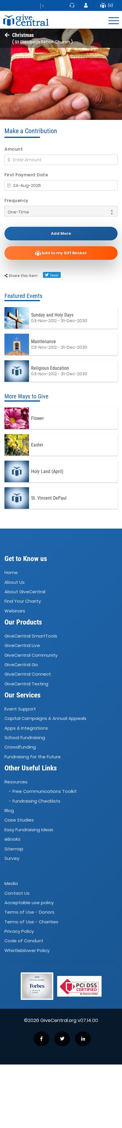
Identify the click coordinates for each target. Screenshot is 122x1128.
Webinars (14, 611)
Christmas (23, 35)
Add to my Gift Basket (64, 253)
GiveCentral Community (30, 655)
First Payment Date (26, 175)
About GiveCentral (24, 592)
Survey (11, 858)
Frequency (16, 200)
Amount (13, 149)
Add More (61, 233)
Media (11, 883)
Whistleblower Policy (26, 950)
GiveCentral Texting (26, 684)
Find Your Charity (22, 601)
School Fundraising (24, 737)
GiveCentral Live (22, 645)
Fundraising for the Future (32, 757)
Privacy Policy (19, 931)
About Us (14, 582)
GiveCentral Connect (27, 674)
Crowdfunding (20, 747)
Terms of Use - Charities (31, 922)
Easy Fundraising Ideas (28, 830)
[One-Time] (61, 211)
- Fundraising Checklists (34, 801)
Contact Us (17, 893)
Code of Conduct (23, 941)
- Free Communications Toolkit (43, 791)
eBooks (12, 839)
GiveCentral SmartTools (30, 636)
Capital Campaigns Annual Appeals (45, 718)
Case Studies (19, 820)
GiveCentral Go (21, 664)
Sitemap (13, 849)
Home (11, 572)
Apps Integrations (26, 728)
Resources (16, 782)
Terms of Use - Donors (29, 912)
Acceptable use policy (29, 902)
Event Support (20, 709)
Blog (9, 810)
